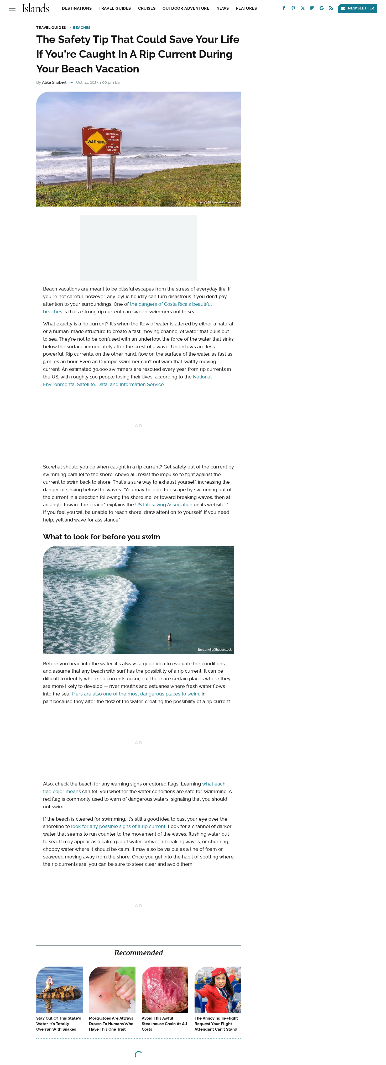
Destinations (77, 8)
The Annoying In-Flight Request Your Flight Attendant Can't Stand (216, 1024)
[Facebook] (283, 9)
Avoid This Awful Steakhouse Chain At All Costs (164, 1024)
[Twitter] (302, 9)
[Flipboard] (312, 9)
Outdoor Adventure (186, 8)
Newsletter (361, 8)
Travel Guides (115, 8)
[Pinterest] (293, 9)
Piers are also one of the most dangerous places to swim (135, 694)
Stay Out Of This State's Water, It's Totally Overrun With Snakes (58, 1024)
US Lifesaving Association (163, 504)
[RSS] (331, 9)
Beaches (82, 27)
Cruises (146, 8)
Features (246, 8)
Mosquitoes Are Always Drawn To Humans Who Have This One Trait (111, 1024)
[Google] (321, 9)
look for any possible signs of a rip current (118, 826)
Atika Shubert (54, 82)
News (222, 8)
